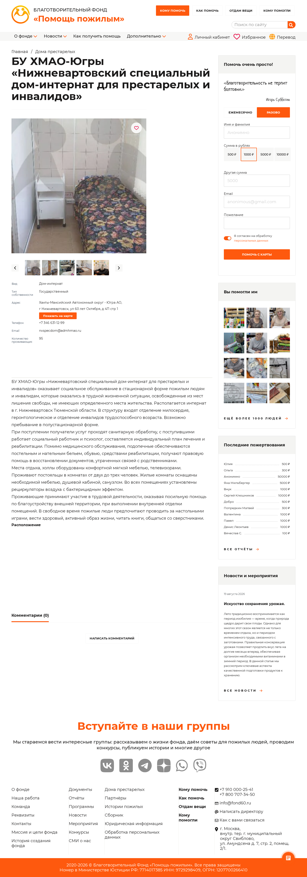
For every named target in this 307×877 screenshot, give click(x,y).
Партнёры (115, 798)
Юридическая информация (134, 823)
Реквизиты (22, 815)
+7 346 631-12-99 (52, 323)
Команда (20, 806)
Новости (78, 815)
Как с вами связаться (242, 820)
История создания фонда (31, 843)
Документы (80, 789)
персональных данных (251, 240)
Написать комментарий (112, 638)
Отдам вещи (240, 10)
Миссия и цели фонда (34, 832)
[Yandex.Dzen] (164, 765)
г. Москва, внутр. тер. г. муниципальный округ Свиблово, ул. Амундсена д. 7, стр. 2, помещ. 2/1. (254, 838)
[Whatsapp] (182, 765)
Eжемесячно (240, 112)
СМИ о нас (80, 840)
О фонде (20, 789)
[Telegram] (145, 765)
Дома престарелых (125, 789)
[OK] (126, 765)
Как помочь (207, 10)
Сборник (114, 815)
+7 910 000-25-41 (236, 789)
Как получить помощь (96, 36)
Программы (81, 806)
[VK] (107, 765)
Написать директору (241, 811)
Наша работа (25, 798)
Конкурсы (79, 832)
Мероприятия (83, 823)
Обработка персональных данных (132, 835)
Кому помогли (277, 10)
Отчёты (76, 798)
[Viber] (200, 765)
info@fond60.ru (235, 803)
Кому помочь (172, 10)
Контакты (21, 823)
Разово (273, 112)
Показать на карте (58, 316)
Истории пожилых (124, 806)
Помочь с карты (257, 254)
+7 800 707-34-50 (237, 794)
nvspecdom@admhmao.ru (60, 331)
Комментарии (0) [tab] (30, 615)
